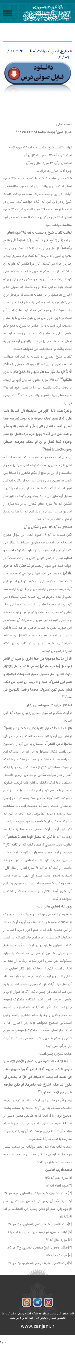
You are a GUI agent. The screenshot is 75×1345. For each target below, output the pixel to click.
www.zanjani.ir (37, 1327)
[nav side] (7, 13)
